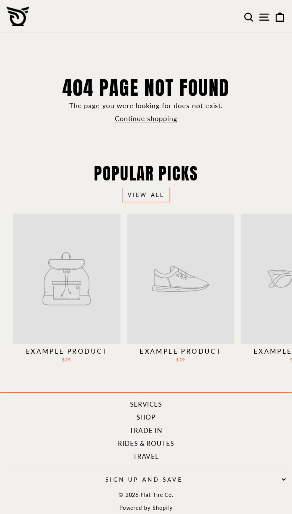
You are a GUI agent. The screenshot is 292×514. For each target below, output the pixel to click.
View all (146, 195)
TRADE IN (146, 430)
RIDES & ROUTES (146, 443)
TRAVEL (146, 456)
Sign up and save (144, 479)
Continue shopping (146, 118)
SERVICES (146, 404)
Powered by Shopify (146, 507)
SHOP (146, 417)
